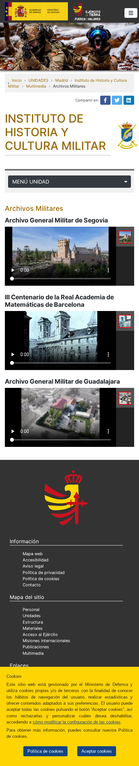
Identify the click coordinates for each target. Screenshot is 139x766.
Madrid (61, 80)
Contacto (32, 584)
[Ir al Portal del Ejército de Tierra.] (69, 46)
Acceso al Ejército (40, 634)
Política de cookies (45, 751)
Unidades (32, 615)
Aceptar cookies (96, 751)
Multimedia (36, 86)
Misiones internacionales (46, 640)
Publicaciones (36, 646)
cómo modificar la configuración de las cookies (77, 722)
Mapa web (33, 553)
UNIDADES (38, 80)
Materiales (33, 628)
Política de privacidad (44, 572)
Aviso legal (33, 566)
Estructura (33, 622)
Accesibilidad (35, 559)
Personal (31, 609)
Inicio (17, 80)
